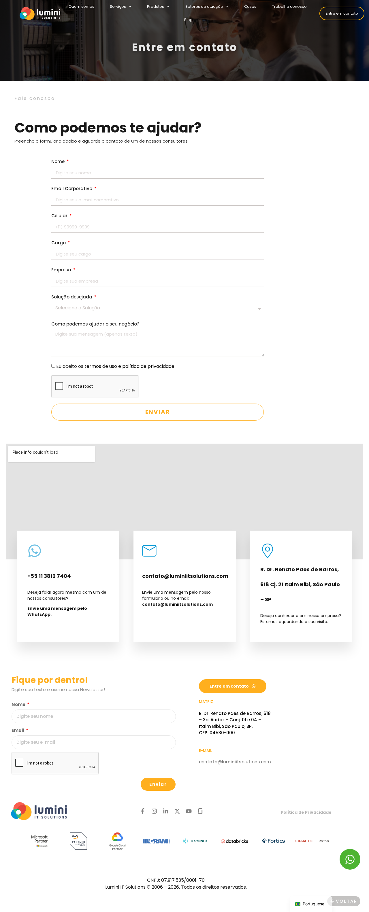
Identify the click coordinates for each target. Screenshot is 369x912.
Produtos (155, 6)
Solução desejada (72, 297)
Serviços (118, 6)
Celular (60, 216)
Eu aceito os (115, 366)
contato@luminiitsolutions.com (235, 762)
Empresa (61, 270)
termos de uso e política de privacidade (129, 366)
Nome (58, 161)
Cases (250, 6)
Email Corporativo (72, 189)
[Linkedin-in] (166, 811)
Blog (188, 19)
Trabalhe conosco (289, 6)
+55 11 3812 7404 (49, 576)
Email (18, 730)
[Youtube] (189, 811)
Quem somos (81, 6)
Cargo (59, 243)
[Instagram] (154, 811)
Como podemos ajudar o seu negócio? (95, 324)
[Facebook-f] (142, 811)
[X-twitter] (177, 811)
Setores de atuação (204, 6)
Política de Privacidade (306, 812)
